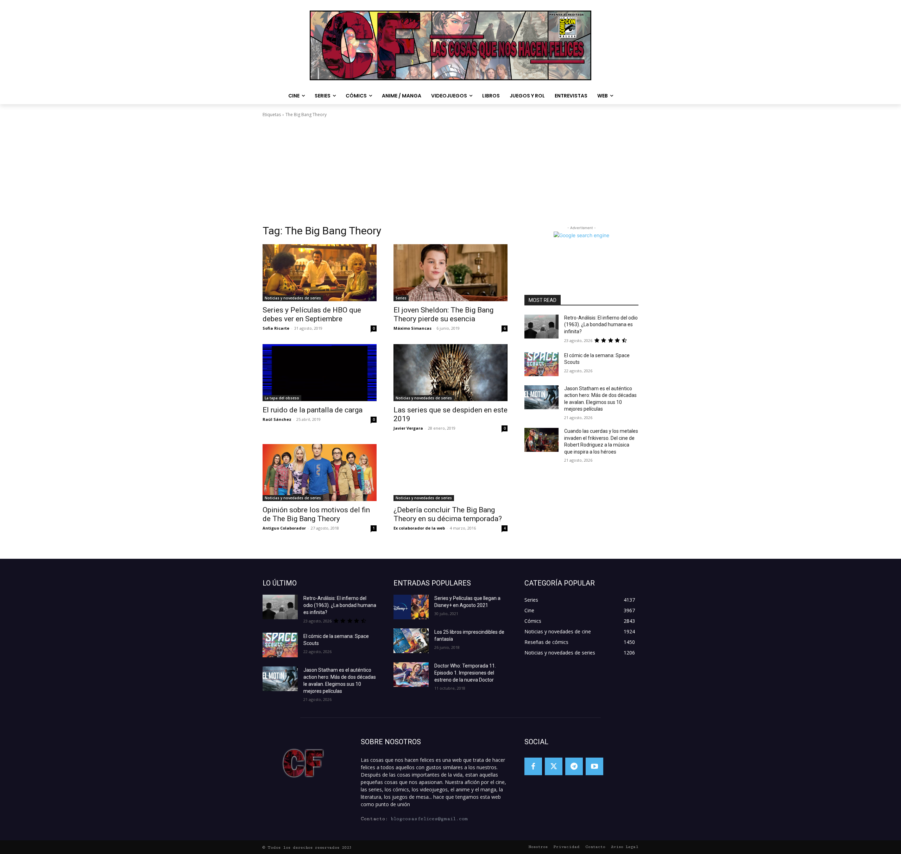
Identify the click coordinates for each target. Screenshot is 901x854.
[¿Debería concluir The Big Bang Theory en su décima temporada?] (450, 472)
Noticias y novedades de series (293, 298)
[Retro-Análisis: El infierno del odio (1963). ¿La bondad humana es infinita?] (541, 327)
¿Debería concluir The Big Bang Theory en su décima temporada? (447, 514)
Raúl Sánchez (277, 419)
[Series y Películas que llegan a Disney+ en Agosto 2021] (411, 607)
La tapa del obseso (282, 398)
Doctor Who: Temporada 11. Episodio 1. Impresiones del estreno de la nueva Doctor (465, 673)
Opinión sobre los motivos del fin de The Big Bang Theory (316, 514)
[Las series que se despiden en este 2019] (450, 372)
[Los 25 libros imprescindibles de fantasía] (411, 640)
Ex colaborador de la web (419, 528)
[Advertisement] (450, 171)
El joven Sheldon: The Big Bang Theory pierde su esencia (443, 314)
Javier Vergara (408, 428)
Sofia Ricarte (276, 328)
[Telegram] (574, 766)
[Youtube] (594, 766)
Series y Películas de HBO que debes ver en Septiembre (312, 314)
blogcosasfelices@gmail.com (429, 819)
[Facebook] (533, 766)
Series (401, 298)
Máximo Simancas (412, 328)
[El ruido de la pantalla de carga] (320, 372)
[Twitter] (553, 766)
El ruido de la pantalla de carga (313, 410)
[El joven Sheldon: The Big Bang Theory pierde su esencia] (450, 272)
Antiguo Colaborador (284, 528)
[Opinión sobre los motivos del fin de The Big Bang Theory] (320, 472)
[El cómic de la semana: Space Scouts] (541, 364)
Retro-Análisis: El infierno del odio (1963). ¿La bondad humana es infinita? (601, 324)
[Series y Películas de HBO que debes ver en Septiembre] (320, 272)
